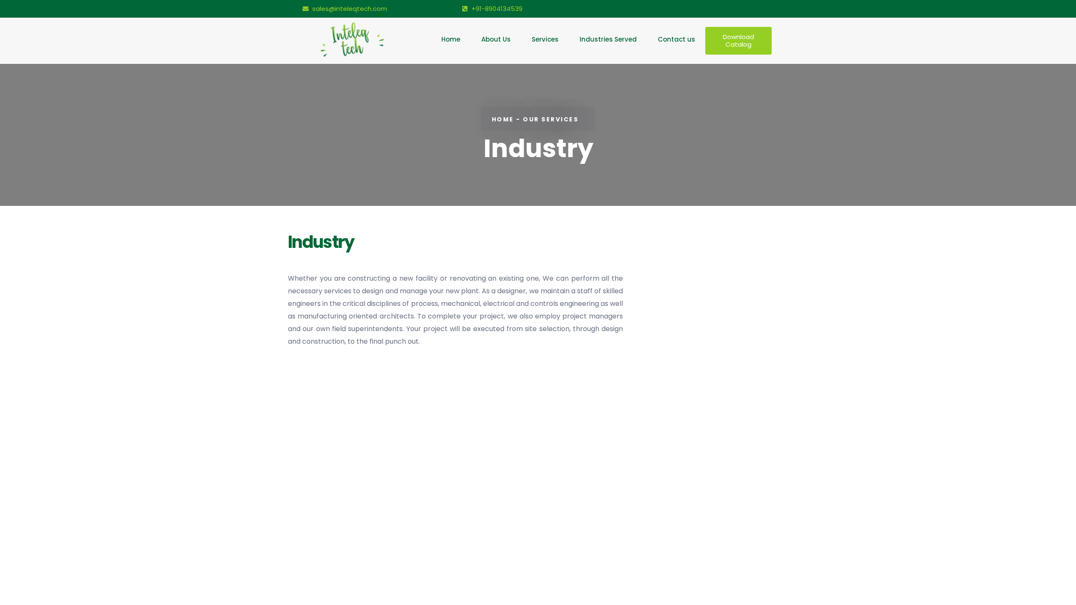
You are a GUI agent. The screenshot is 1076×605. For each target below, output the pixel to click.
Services (545, 39)
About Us (496, 39)
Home (450, 39)
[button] (738, 41)
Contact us (676, 39)
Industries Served (608, 39)
